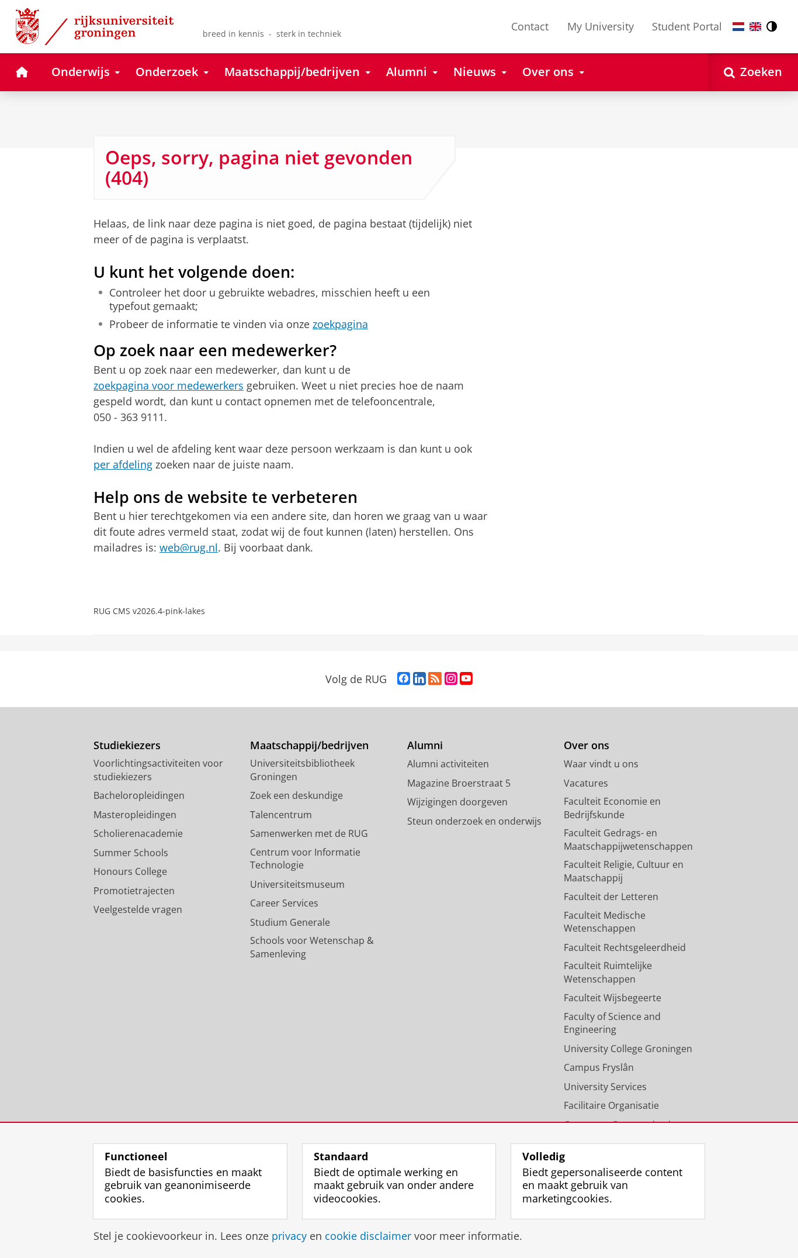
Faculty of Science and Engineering (612, 1023)
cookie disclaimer (368, 1236)
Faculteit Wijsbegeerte (612, 997)
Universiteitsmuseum (297, 884)
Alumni (425, 745)
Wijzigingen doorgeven (457, 801)
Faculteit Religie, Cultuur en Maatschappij (623, 871)
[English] (755, 26)
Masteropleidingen (134, 814)
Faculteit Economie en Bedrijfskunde (612, 808)
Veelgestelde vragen (137, 909)
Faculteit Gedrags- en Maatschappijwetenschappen (628, 839)
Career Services (284, 903)
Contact (530, 26)
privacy (289, 1236)
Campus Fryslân (599, 1067)
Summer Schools (130, 852)
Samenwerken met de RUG (309, 833)
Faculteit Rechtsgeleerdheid (625, 947)
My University (600, 26)
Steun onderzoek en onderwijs (474, 821)
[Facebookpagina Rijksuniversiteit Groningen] (403, 679)
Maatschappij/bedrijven (309, 745)
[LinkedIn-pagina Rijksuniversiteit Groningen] (419, 679)
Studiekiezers (127, 745)
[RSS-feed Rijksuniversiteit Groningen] (435, 679)
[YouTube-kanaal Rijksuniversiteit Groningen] (466, 679)
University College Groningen (628, 1048)
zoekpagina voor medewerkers (168, 385)
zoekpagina (340, 324)
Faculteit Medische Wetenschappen (605, 922)
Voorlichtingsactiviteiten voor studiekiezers (158, 770)
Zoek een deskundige (296, 795)
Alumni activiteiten (448, 763)
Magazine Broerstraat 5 (459, 783)
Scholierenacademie (138, 833)
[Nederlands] (738, 26)
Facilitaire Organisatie (611, 1105)
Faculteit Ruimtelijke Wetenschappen (608, 972)
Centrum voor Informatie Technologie (305, 859)
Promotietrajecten (134, 890)
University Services (605, 1086)
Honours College (130, 871)
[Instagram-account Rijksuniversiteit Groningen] (451, 679)
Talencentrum (281, 814)
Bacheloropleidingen (139, 795)
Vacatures (586, 783)
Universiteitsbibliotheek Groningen (302, 770)
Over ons (586, 745)
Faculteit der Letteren (611, 896)
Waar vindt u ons (601, 763)
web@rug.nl (188, 547)
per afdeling (122, 464)
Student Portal (687, 26)
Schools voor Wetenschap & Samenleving (312, 947)
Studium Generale (290, 922)
